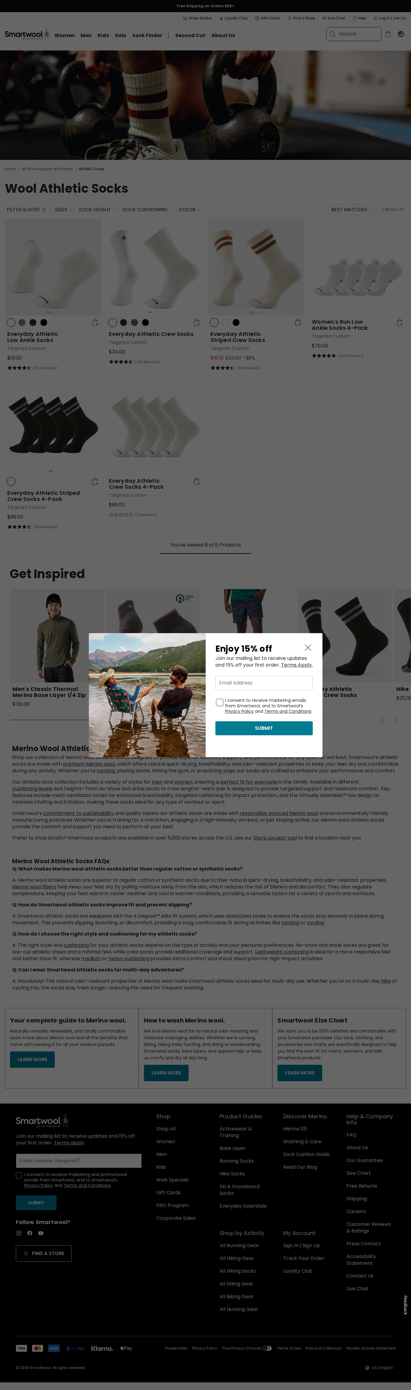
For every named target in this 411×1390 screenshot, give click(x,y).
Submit (264, 728)
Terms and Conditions (288, 711)
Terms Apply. (297, 665)
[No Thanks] (308, 648)
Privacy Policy (239, 711)
